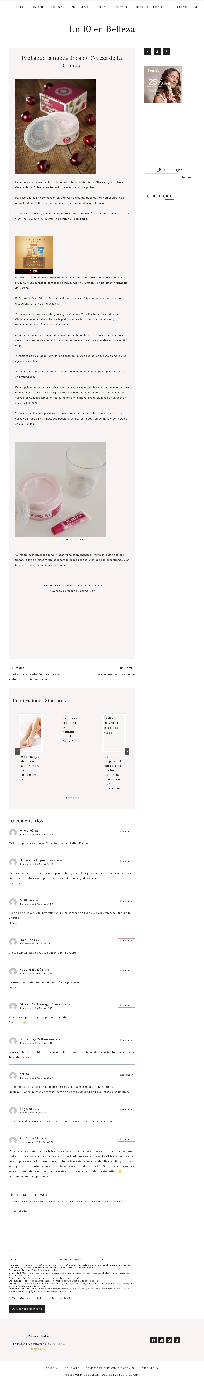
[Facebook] (153, 1340)
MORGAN (27, 900)
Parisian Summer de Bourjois (115, 671)
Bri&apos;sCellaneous (37, 1039)
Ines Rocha (28, 940)
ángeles (26, 1109)
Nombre (17, 1259)
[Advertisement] (72, 630)
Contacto (182, 7)
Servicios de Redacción (151, 7)
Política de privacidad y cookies (110, 1368)
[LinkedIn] (177, 1340)
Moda (101, 7)
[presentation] (31, 733)
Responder (126, 831)
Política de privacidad (55, 1298)
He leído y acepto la (42, 1298)
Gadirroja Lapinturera (38, 860)
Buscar (186, 177)
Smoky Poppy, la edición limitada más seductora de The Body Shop (34, 674)
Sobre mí (37, 7)
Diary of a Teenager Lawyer (42, 1004)
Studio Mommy (128, 1375)
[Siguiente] (127, 751)
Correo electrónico (68, 1259)
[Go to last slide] (17, 751)
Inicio (18, 7)
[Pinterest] (169, 1340)
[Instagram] (161, 1340)
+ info (55, 1270)
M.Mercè (27, 830)
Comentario (20, 1211)
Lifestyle (120, 7)
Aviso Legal (149, 1368)
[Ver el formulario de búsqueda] (196, 7)
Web (100, 1259)
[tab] (66, 798)
